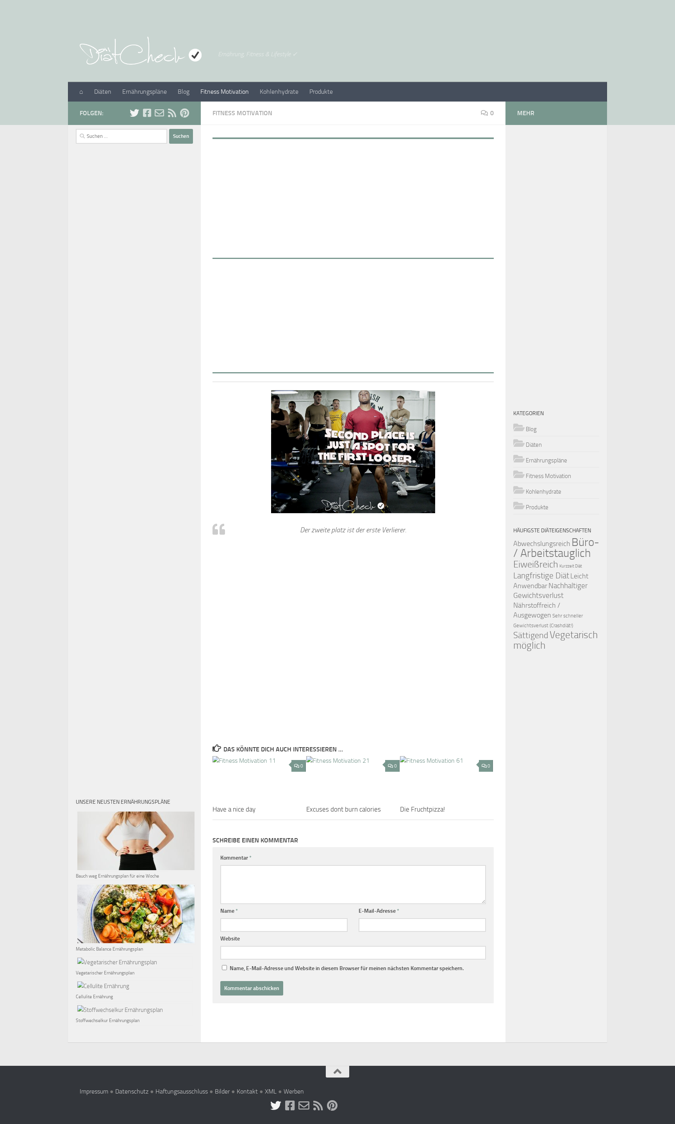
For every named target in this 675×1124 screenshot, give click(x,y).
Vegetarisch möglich (555, 640)
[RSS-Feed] (172, 113)
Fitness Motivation (224, 91)
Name (229, 911)
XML (271, 1091)
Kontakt (247, 1091)
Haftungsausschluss (181, 1091)
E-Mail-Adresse (379, 911)
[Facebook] (147, 113)
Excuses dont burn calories (343, 809)
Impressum (94, 1091)
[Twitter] (134, 113)
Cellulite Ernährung (94, 996)
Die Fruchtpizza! (422, 809)
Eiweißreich (535, 564)
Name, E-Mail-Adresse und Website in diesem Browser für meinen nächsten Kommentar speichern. (347, 968)
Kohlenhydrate (279, 91)
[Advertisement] (353, 195)
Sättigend (530, 635)
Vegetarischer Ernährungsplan (105, 973)
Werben (294, 1091)
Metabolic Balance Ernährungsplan (109, 949)
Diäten (102, 91)
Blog (183, 91)
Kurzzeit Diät (570, 566)
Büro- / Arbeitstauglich (556, 547)
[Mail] (159, 113)
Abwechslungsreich (541, 543)
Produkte (321, 91)
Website (230, 938)
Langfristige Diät (541, 575)
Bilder (222, 1091)
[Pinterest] (184, 113)
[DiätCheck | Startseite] (145, 50)
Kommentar (236, 858)
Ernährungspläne (144, 91)
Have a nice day (233, 809)
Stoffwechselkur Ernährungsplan (107, 1020)
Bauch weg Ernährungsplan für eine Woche (117, 876)
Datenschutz (131, 1091)
